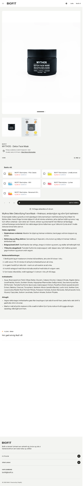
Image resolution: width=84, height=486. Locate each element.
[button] (3, 3)
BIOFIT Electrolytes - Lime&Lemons (26, 200)
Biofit (8, 482)
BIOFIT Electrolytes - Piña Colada (25, 170)
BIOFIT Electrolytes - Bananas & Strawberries (29, 190)
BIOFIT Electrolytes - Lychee (24, 210)
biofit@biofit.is (7, 472)
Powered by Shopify (16, 482)
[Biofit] (11, 3)
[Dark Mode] (66, 3)
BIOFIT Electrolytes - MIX (23, 180)
